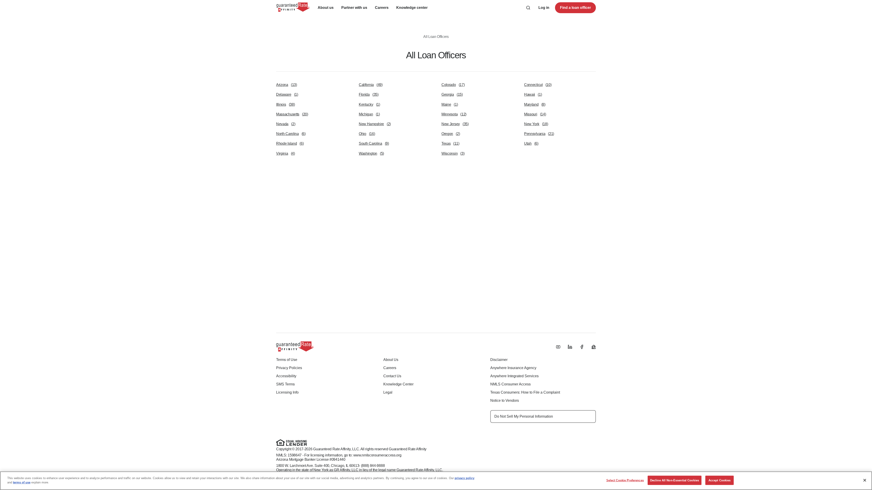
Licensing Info (287, 392)
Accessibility (286, 376)
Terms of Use (286, 360)
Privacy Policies (289, 368)
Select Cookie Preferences (625, 480)
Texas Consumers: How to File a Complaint (525, 392)
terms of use (21, 482)
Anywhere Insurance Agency (513, 368)
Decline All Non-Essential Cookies (674, 480)
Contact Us (392, 376)
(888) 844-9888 (373, 466)
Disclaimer (499, 360)
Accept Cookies (719, 480)
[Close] (865, 480)
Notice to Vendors (504, 400)
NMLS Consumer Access (510, 384)
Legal (387, 392)
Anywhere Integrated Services (514, 376)
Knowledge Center (398, 384)
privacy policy (464, 478)
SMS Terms (285, 384)
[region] (436, 480)
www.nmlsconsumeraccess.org (377, 455)
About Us (390, 360)
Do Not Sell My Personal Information (523, 416)
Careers (389, 368)
